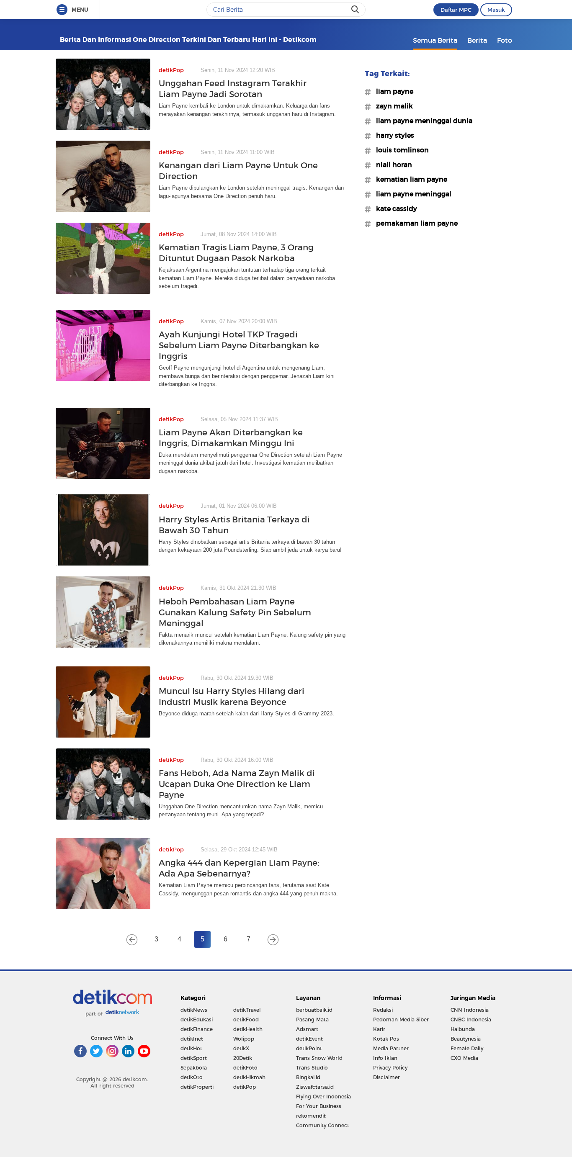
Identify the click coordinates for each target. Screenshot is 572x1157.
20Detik (242, 1058)
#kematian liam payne (409, 179)
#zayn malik (392, 106)
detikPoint (309, 1048)
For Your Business (318, 1106)
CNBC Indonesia (471, 1019)
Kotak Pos (386, 1039)
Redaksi (383, 1010)
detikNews (193, 1010)
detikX (241, 1048)
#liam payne (392, 91)
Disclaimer (386, 1077)
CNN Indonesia (470, 1010)
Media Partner (391, 1048)
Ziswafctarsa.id (315, 1087)
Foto (504, 40)
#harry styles (392, 135)
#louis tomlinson (400, 150)
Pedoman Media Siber (401, 1019)
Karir (379, 1029)
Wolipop (243, 1039)
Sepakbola (193, 1067)
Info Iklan (385, 1058)
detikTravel (247, 1010)
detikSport (193, 1058)
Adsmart (307, 1029)
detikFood (246, 1019)
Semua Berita (435, 40)
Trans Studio (312, 1067)
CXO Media (464, 1058)
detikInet (191, 1039)
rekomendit (311, 1116)
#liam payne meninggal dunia (421, 120)
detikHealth (248, 1029)
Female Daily (467, 1048)
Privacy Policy (390, 1067)
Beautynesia (466, 1039)
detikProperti (197, 1087)
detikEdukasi (196, 1019)
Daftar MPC (456, 9)
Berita (477, 40)
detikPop (244, 1087)
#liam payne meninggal (411, 194)
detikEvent (309, 1039)
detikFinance (196, 1029)
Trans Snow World (319, 1058)
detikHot (191, 1048)
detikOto (191, 1077)
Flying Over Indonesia (323, 1096)
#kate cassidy (394, 208)
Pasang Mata (312, 1019)
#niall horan (391, 164)
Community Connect (322, 1125)
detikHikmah (249, 1077)
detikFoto (245, 1067)
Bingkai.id (308, 1077)
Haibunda (463, 1029)
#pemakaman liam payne (414, 223)
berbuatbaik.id (314, 1010)
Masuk (496, 9)
